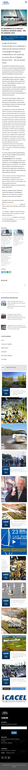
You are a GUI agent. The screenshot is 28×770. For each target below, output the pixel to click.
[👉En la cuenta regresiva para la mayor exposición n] (14, 568)
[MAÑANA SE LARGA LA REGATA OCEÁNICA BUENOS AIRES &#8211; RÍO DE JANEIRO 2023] (6, 233)
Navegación (4, 351)
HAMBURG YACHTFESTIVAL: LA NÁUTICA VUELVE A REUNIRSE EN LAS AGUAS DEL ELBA (16, 327)
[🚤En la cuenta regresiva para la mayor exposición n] (14, 542)
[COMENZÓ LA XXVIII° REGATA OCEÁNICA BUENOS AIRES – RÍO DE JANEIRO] (18, 233)
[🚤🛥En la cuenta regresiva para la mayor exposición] (14, 515)
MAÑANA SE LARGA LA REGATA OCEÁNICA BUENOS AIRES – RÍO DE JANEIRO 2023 (6, 238)
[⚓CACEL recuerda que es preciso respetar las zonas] (14, 594)
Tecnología (3, 359)
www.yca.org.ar (17, 219)
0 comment (22, 37)
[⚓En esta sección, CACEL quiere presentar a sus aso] (14, 436)
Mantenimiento (4, 348)
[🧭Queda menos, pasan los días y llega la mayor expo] (14, 410)
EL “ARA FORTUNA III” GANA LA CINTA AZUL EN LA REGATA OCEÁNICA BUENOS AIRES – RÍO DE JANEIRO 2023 (6, 257)
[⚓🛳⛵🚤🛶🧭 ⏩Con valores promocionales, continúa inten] (14, 463)
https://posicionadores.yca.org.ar (11, 204)
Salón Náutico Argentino (8, 39)
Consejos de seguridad (6, 344)
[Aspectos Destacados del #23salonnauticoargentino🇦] (14, 673)
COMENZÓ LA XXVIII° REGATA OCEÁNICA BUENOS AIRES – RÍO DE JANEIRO (18, 238)
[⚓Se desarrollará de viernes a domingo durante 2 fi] (14, 621)
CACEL (5, 37)
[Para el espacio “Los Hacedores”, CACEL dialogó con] (14, 489)
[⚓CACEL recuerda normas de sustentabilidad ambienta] (14, 384)
